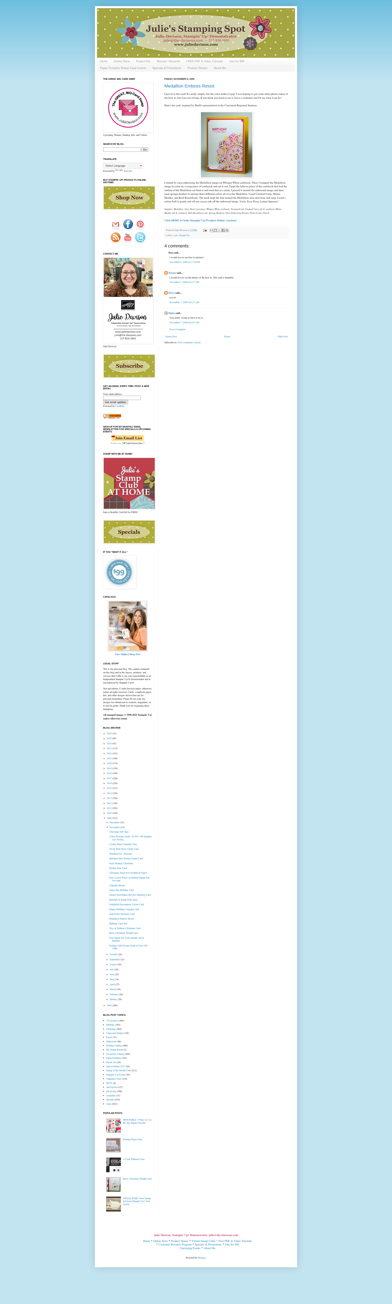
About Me (220, 68)
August (113, 964)
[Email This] (211, 230)
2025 (109, 738)
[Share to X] (219, 230)
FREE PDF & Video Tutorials (204, 61)
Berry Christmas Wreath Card (123, 932)
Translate (128, 170)
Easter (109, 1037)
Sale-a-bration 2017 (115, 1066)
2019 (109, 768)
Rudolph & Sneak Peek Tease (123, 899)
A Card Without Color (134, 1159)
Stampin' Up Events (115, 1074)
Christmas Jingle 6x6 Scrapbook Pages (128, 872)
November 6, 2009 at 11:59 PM (184, 262)
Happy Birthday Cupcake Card (124, 909)
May (112, 979)
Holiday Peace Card (132, 1139)
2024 (109, 743)
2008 (109, 1005)
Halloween (111, 1041)
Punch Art (111, 1062)
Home (104, 61)
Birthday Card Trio (118, 923)
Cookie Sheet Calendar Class (123, 844)
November (115, 827)
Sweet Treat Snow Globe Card (124, 848)
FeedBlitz (120, 406)
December (115, 822)
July (112, 969)
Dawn (171, 293)
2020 (109, 763)
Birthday (110, 1024)
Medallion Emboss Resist (189, 86)
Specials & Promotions (166, 68)
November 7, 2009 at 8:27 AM (184, 282)
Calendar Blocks (117, 885)
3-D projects (112, 1020)
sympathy (111, 1095)
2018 (109, 773)
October (114, 954)
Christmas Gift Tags (119, 831)
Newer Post (171, 336)
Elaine (171, 313)
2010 (109, 812)
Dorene (172, 273)
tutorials (110, 1099)
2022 (109, 753)
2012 (109, 803)
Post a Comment (177, 329)
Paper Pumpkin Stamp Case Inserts (123, 68)
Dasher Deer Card (118, 868)
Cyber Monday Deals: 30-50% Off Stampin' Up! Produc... (130, 838)
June (112, 974)
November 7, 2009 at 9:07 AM (184, 322)
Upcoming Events (190, 1248)
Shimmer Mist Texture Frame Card (126, 858)
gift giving (111, 1091)
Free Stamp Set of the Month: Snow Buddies (126, 939)
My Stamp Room (114, 1049)
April (112, 984)
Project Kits (143, 61)
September (115, 959)
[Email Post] (204, 230)
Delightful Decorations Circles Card (126, 904)
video (108, 1103)
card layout (111, 1087)
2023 (109, 748)
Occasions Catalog (115, 1053)
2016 (109, 783)
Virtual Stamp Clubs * (205, 1241)
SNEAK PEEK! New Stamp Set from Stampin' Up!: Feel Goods (137, 1201)
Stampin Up (184, 235)
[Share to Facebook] (223, 230)
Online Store (122, 61)
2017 (109, 778)
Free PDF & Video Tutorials (235, 1241)
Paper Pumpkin (113, 1057)
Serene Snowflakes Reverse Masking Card (130, 894)
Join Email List (128, 438)
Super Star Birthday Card (121, 890)
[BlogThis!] (215, 230)
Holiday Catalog (114, 1045)
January (114, 999)
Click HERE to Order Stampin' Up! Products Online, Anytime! (200, 220)
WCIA (109, 1083)
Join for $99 (236, 61)
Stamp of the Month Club (118, 1070)
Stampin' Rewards (168, 61)
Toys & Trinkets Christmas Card (124, 928)
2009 (109, 818)
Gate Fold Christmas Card (122, 913)
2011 (109, 808)
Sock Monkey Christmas (121, 863)
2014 (109, 793)
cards (175, 235)
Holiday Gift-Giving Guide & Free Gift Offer (128, 947)
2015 (109, 788)
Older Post (282, 336)
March (113, 989)
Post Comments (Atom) (189, 342)
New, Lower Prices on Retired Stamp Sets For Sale (129, 879)
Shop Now (134, 654)
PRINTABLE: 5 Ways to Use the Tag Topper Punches (137, 1121)
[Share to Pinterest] (227, 230)
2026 (109, 733)
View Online (121, 654)
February (114, 994)
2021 (109, 758)
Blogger (202, 1257)
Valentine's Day (113, 1078)
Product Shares (197, 68)
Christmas (111, 1028)
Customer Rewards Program (175, 1244)
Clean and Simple (114, 1033)
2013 (109, 798)
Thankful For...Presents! (121, 853)
